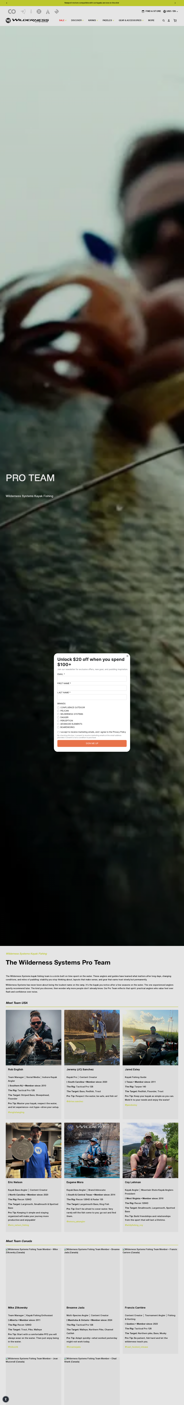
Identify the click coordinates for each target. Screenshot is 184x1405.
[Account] (169, 20)
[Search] (163, 20)
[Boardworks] (56, 11)
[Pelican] (23, 11)
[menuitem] (151, 20)
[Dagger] (31, 11)
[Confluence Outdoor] (12, 11)
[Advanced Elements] (48, 11)
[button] (5, 1399)
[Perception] (39, 11)
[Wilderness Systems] (27, 20)
